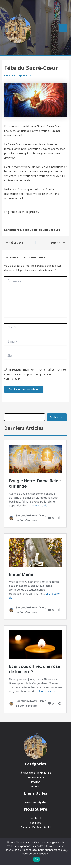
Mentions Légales (35, 802)
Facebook (35, 818)
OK (36, 859)
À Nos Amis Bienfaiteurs (35, 773)
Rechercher (57, 417)
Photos (35, 782)
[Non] (66, 851)
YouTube (35, 822)
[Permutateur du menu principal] (63, 28)
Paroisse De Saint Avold (36, 827)
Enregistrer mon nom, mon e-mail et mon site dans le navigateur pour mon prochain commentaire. (35, 374)
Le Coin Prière (35, 777)
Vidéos (35, 786)
